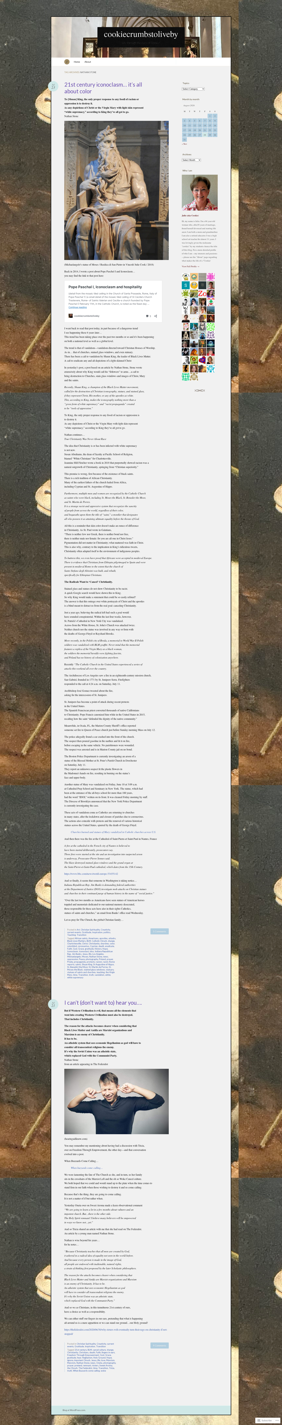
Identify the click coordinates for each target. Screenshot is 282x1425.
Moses (85, 956)
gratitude (89, 948)
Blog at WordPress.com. (74, 1410)
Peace (82, 959)
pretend (78, 1365)
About (88, 61)
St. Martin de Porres (98, 967)
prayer (110, 959)
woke (103, 1370)
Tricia (111, 1368)
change (111, 941)
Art (78, 929)
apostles (103, 938)
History (98, 948)
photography (92, 959)
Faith (69, 948)
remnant (87, 1365)
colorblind (72, 946)
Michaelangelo (74, 956)
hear (79, 1357)
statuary (110, 969)
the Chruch (72, 1368)
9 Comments (159, 1345)
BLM (89, 941)
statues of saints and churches (81, 972)
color (112, 943)
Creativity (105, 929)
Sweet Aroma (105, 1365)
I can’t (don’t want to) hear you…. (103, 1002)
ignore (70, 1360)
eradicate (109, 946)
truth (91, 975)
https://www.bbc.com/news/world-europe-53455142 (91, 873)
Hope (105, 948)
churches (105, 943)
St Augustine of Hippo (103, 964)
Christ (85, 943)
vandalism (99, 975)
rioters (95, 1365)
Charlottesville (74, 943)
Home (77, 61)
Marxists (71, 1363)
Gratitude (86, 932)
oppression (72, 959)
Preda (70, 961)
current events (74, 932)
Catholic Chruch (99, 941)
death (101, 946)
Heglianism (87, 1357)
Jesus (85, 954)
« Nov (184, 143)
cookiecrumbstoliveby (141, 33)
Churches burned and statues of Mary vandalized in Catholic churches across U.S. (113, 832)
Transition (81, 935)
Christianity (94, 943)
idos (92, 951)
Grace (81, 948)
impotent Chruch (82, 1360)
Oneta (99, 1363)
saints (78, 964)
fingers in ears (108, 1352)
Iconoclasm (72, 951)
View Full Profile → (190, 266)
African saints (81, 938)
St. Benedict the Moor (77, 967)
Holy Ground (99, 1357)
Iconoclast (84, 951)
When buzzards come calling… (87, 1167)
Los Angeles (98, 954)
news (105, 956)
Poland (102, 959)
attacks (112, 938)
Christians (83, 1352)
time (75, 975)
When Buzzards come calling (86, 1370)
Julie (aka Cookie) (190, 215)
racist (105, 961)
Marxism (110, 1360)
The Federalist (85, 1368)
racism (99, 961)
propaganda (80, 961)
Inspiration (97, 932)
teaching (101, 972)
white (107, 975)
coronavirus (83, 946)
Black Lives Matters (76, 941)
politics (106, 932)
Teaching (71, 935)
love (103, 1360)
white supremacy (75, 977)
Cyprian (94, 946)
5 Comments (159, 931)
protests (91, 961)
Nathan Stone (95, 956)
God (75, 948)
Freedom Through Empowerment (83, 1355)
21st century (81, 1350)
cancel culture (99, 1350)
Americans (93, 938)
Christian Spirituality (90, 929)
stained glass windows (94, 969)
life (90, 954)
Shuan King (87, 964)
